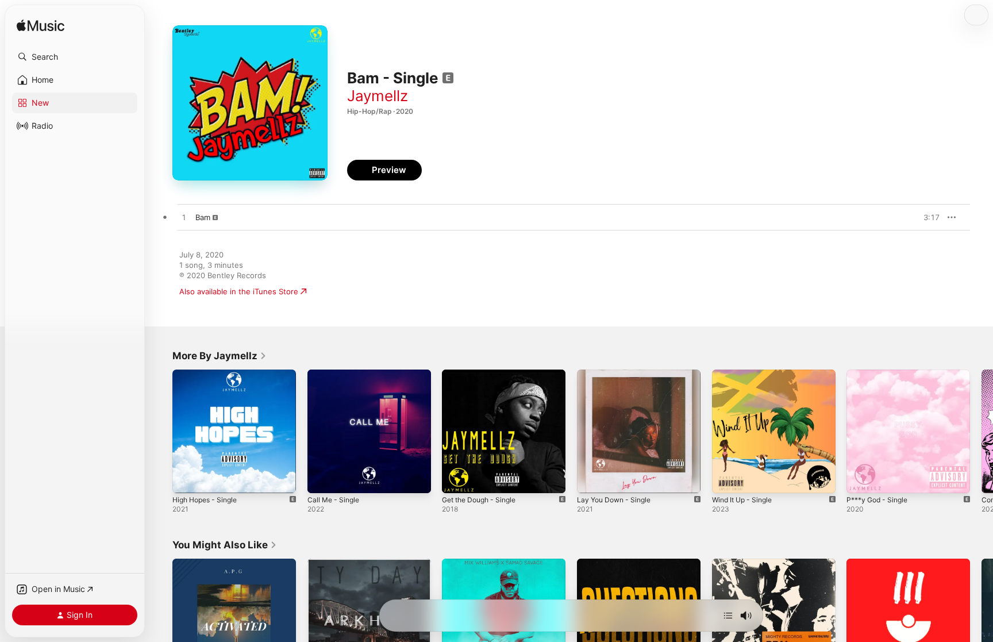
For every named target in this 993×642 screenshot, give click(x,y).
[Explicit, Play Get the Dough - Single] (456, 478)
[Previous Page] (161, 431)
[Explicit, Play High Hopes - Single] (186, 478)
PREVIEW (927, 217)
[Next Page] (981, 431)
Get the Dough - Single (483, 374)
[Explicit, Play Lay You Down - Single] (591, 478)
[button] (75, 57)
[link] (219, 355)
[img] (40, 26)
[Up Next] (728, 616)
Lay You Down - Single (617, 374)
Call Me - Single (335, 374)
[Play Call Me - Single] (321, 478)
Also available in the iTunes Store (238, 291)
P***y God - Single (880, 374)
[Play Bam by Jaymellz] (183, 218)
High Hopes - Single (208, 374)
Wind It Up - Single (745, 374)
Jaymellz (377, 96)
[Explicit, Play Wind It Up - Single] (726, 478)
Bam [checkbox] (202, 217)
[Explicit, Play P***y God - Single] (860, 478)
